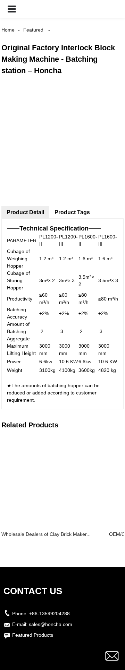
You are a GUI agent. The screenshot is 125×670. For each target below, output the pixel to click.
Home (8, 30)
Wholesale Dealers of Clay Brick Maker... (46, 534)
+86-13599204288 (49, 613)
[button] (11, 9)
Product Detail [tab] (25, 212)
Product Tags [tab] (72, 212)
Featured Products (32, 635)
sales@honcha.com (50, 624)
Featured (33, 30)
